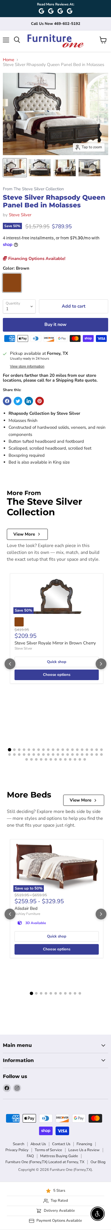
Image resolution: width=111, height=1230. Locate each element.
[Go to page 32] (62, 754)
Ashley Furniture (27, 914)
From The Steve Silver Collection (33, 189)
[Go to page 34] (72, 754)
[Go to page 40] (101, 754)
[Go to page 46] (51, 759)
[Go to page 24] (24, 754)
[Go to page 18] (92, 749)
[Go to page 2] (14, 749)
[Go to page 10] (53, 749)
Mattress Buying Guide (59, 1156)
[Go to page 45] (46, 759)
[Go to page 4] (24, 749)
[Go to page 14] (72, 749)
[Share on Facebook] (7, 401)
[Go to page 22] (14, 754)
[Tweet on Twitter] (18, 401)
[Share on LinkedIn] (28, 401)
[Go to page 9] (48, 749)
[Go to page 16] (82, 749)
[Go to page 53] (84, 759)
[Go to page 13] (67, 749)
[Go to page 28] (43, 754)
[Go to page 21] (9, 754)
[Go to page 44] (41, 759)
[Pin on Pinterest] (39, 401)
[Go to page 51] (75, 759)
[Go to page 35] (77, 754)
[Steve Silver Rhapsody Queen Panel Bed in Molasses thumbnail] (14, 168)
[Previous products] (10, 663)
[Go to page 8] (43, 749)
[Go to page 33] (67, 754)
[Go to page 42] (31, 759)
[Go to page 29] (48, 754)
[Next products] (101, 663)
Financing (84, 1144)
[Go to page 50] (70, 759)
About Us (38, 1144)
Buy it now (55, 324)
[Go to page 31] (58, 754)
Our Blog (98, 1162)
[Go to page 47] (55, 759)
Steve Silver (20, 215)
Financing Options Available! (36, 258)
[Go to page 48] (60, 759)
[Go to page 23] (19, 754)
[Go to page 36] (82, 754)
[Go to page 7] (38, 749)
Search (18, 1144)
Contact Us (61, 1144)
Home (8, 59)
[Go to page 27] (38, 754)
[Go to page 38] (92, 754)
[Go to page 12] (62, 749)
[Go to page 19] (96, 749)
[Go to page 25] (29, 754)
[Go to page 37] (87, 754)
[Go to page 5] (29, 749)
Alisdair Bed (26, 908)
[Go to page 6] (33, 749)
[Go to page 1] (9, 749)
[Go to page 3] (19, 749)
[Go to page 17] (87, 749)
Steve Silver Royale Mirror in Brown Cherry (55, 643)
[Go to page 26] (33, 754)
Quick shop (56, 661)
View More (24, 534)
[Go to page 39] (96, 754)
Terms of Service (48, 1150)
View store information (27, 366)
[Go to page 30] (53, 754)
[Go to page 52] (80, 759)
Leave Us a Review (84, 1150)
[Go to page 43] (36, 759)
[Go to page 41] (26, 759)
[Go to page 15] (77, 749)
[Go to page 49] (65, 759)
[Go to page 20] (101, 749)
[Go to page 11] (58, 749)
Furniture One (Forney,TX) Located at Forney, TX (44, 1162)
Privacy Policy (16, 1150)
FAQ (30, 1156)
